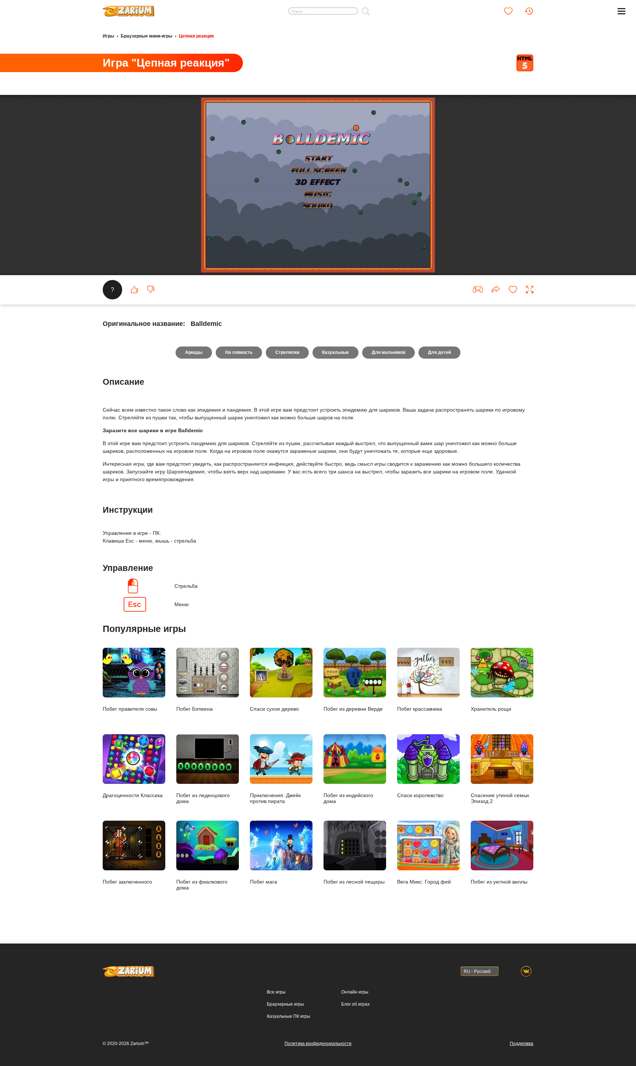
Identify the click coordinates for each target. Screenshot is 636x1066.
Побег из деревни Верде (353, 708)
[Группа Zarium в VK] (526, 971)
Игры (108, 36)
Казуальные (335, 352)
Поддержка (521, 1043)
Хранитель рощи (491, 708)
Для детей (439, 352)
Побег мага (263, 881)
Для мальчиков (388, 352)
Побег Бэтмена (194, 708)
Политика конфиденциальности (318, 1043)
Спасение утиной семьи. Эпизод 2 (500, 798)
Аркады (193, 352)
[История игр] (529, 11)
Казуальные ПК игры (288, 1016)
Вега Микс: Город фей (424, 881)
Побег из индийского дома (348, 798)
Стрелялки (287, 352)
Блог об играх (355, 1004)
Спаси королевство (420, 795)
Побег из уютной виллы (499, 881)
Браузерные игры (285, 1004)
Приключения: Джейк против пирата (275, 798)
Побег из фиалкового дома (201, 884)
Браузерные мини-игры (146, 36)
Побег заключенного (127, 881)
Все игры (276, 992)
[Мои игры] (508, 11)
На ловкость (238, 352)
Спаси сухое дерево (274, 708)
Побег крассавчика (419, 708)
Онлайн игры (354, 992)
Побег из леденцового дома (203, 798)
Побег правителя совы (130, 708)
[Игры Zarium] (128, 8)
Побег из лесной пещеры (354, 881)
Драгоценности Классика (133, 795)
